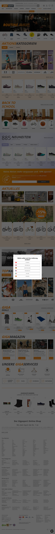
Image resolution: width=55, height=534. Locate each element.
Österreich (27, 265)
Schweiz (27, 262)
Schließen (41, 256)
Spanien (27, 276)
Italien (27, 273)
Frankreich (27, 270)
